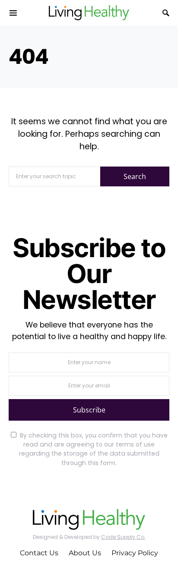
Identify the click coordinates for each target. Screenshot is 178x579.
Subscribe (89, 410)
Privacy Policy (134, 553)
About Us (85, 553)
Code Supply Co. (123, 537)
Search (135, 176)
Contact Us (39, 553)
